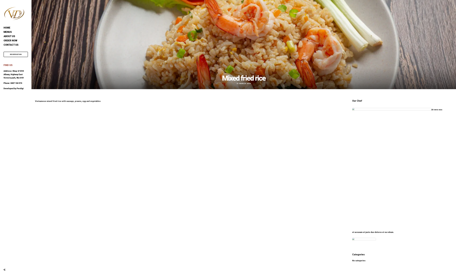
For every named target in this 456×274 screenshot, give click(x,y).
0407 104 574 (16, 83)
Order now (10, 40)
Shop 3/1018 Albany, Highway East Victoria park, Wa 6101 (14, 74)
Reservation (16, 54)
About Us (9, 36)
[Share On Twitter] (10, 264)
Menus (8, 32)
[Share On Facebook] (7, 264)
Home (7, 27)
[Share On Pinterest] (13, 264)
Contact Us (11, 44)
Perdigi (20, 88)
